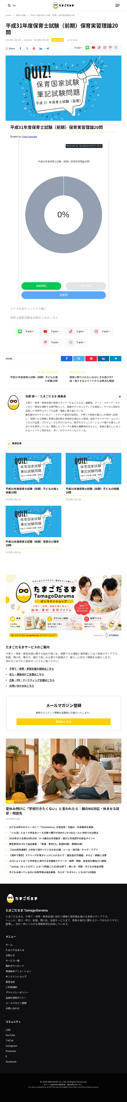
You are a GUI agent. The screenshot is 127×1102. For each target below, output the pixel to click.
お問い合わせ (13, 1008)
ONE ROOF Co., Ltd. (57, 1081)
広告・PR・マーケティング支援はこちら (32, 680)
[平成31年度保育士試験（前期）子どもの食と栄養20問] (33, 468)
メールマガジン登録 (16, 1003)
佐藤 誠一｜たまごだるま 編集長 (45, 396)
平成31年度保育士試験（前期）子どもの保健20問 (92, 490)
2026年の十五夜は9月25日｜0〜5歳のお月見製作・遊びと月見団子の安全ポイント (52, 838)
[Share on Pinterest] (34, 48)
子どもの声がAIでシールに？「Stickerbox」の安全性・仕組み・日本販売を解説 (51, 827)
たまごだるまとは (15, 950)
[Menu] (117, 5)
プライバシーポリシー (17, 992)
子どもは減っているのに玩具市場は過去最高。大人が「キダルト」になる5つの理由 (52, 872)
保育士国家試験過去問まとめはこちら (34, 318)
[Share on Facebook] (20, 48)
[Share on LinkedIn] (41, 48)
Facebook (11, 1061)
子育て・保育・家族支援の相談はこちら (31, 668)
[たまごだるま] (63, 5)
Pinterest (11, 1051)
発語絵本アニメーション (18, 971)
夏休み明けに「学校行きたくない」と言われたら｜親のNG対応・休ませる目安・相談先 (62, 810)
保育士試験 (57, 40)
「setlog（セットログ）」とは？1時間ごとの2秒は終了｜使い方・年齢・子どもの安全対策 (56, 866)
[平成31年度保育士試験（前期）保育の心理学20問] (33, 521)
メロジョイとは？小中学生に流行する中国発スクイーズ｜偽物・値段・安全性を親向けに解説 (57, 860)
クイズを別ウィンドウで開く (28, 309)
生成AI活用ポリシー (16, 997)
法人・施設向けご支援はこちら (26, 674)
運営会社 (10, 981)
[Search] (9, 5)
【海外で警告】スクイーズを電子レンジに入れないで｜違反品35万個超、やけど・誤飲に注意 (57, 855)
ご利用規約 (11, 987)
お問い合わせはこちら (21, 685)
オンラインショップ (16, 976)
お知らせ (10, 955)
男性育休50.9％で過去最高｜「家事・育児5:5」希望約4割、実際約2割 (45, 844)
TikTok (9, 1040)
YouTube (10, 1035)
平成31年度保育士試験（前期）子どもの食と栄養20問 (32, 490)
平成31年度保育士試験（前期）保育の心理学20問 (32, 543)
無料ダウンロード (15, 966)
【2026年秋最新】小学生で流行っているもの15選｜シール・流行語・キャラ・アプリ (53, 849)
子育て (10, 802)
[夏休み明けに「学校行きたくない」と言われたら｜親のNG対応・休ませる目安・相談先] (63, 771)
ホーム (9, 944)
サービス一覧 (13, 960)
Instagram (11, 1045)
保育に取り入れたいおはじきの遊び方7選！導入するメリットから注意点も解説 (91, 379)
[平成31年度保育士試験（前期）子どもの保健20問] (93, 468)
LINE (8, 1029)
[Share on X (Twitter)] (27, 48)
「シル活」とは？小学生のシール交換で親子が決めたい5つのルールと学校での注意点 (53, 832)
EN (14, 5)
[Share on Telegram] (47, 48)
